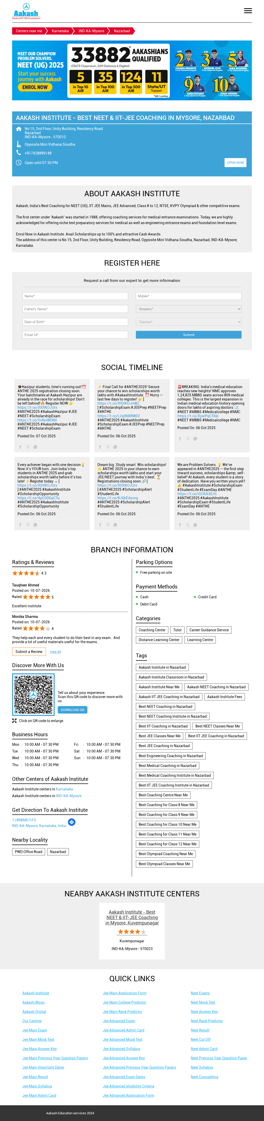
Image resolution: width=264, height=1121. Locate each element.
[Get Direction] (72, 825)
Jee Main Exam (34, 1030)
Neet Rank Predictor (207, 1021)
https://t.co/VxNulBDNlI (37, 420)
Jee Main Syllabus (37, 1086)
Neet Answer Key (204, 1012)
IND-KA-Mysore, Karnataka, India (39, 826)
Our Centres (32, 1021)
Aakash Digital (34, 1012)
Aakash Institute (35, 993)
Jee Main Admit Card (39, 1095)
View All (55, 652)
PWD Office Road (28, 852)
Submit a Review (29, 652)
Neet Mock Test (203, 1002)
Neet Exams (200, 993)
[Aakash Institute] (26, 11)
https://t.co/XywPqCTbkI (197, 416)
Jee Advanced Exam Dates (124, 1077)
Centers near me (29, 31)
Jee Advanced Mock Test (122, 1039)
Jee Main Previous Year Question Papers (55, 1058)
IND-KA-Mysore (91, 31)
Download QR (72, 710)
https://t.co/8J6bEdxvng (117, 498)
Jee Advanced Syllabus (121, 1049)
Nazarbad (58, 852)
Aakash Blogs (33, 1002)
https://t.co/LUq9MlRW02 (118, 416)
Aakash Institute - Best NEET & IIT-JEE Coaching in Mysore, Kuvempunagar (132, 917)
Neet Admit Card (204, 1049)
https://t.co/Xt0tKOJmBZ (118, 403)
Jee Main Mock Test (38, 1039)
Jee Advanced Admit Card (123, 1030)
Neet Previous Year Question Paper (219, 1058)
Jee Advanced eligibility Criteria (128, 1086)
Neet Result (200, 1030)
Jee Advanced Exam (119, 1021)
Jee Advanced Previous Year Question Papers (139, 1067)
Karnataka (60, 31)
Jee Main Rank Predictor (122, 1012)
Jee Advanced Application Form (128, 1095)
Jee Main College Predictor (124, 1002)
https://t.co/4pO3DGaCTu (39, 498)
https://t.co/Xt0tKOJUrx (37, 407)
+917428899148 (38, 153)
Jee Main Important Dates (43, 1067)
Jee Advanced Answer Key (124, 1058)
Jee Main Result (35, 1077)
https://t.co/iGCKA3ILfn (197, 494)
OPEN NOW (235, 163)
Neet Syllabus (202, 1067)
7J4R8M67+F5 (24, 820)
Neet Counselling (204, 1077)
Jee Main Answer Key (39, 1049)
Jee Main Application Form (124, 993)
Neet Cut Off (201, 1039)
